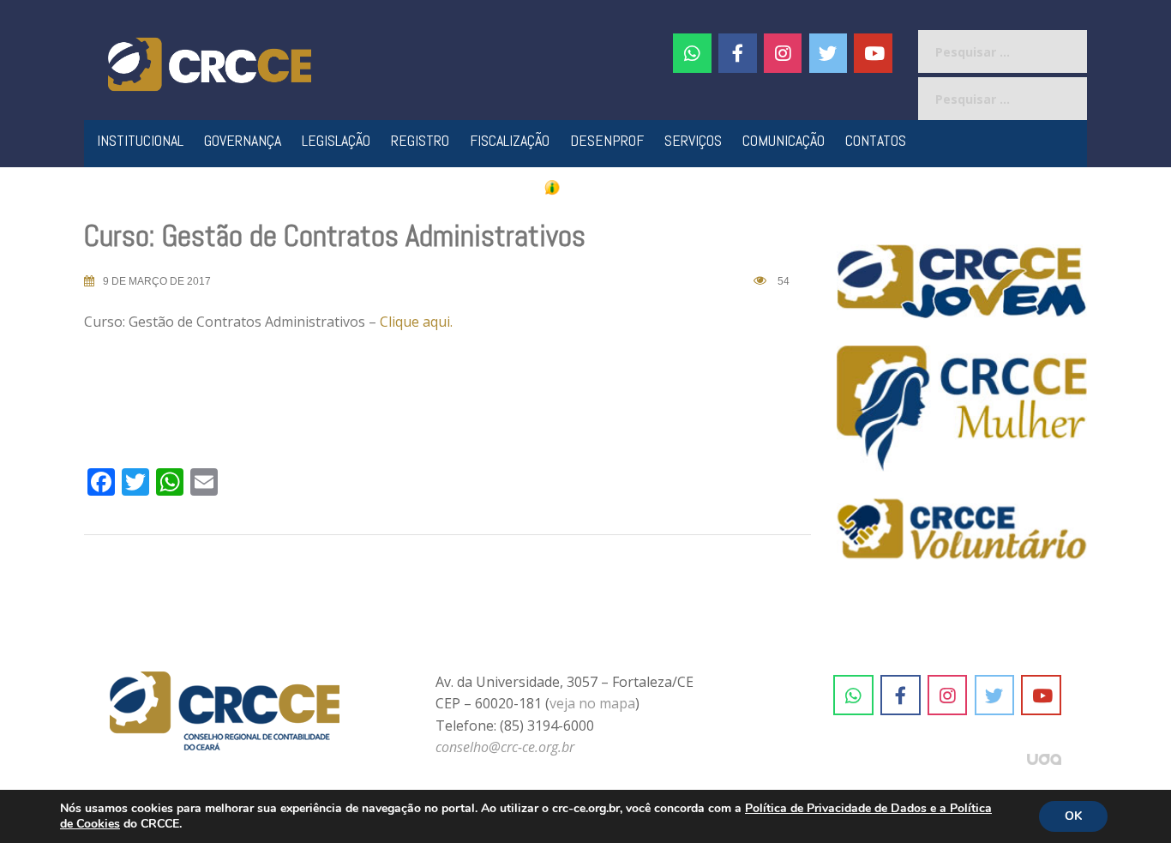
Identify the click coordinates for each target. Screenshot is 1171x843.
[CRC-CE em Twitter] (828, 53)
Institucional (140, 140)
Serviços (693, 140)
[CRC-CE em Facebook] (737, 53)
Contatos (875, 140)
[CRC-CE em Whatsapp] (692, 53)
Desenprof (607, 140)
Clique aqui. (416, 321)
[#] (783, 53)
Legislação (336, 140)
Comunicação (783, 140)
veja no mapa (592, 703)
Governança (242, 140)
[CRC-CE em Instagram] (948, 695)
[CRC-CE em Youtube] (873, 53)
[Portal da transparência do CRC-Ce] (586, 186)
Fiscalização (509, 140)
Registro (420, 140)
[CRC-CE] (209, 62)
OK (1073, 816)
